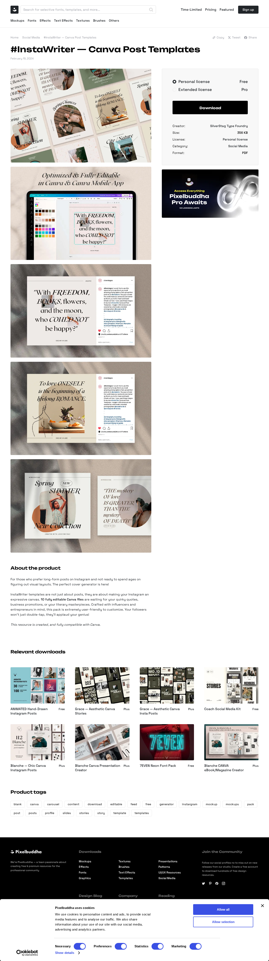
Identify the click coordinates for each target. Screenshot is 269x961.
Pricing (210, 9)
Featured (227, 9)
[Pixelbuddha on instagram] (223, 883)
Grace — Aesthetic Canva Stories (95, 711)
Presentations (167, 861)
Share (253, 37)
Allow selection (223, 922)
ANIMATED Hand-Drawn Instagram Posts (29, 711)
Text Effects (63, 20)
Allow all (223, 909)
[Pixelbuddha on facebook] (217, 883)
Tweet (236, 37)
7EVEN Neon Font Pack (158, 766)
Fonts (32, 20)
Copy (220, 37)
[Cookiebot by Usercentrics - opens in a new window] (27, 953)
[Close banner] (262, 905)
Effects (45, 20)
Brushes (99, 20)
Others (114, 20)
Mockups (17, 20)
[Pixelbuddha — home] (14, 10)
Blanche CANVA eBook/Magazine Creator (224, 768)
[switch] (121, 946)
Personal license (235, 139)
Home (14, 37)
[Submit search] (151, 10)
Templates (126, 878)
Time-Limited (191, 9)
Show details (64, 952)
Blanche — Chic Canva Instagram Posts (28, 768)
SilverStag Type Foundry (229, 126)
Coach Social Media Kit (222, 709)
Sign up (248, 10)
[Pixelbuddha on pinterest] (210, 883)
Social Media (31, 37)
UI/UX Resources (169, 872)
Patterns (164, 866)
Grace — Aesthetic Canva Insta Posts (160, 711)
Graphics (85, 878)
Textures (83, 20)
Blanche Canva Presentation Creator (97, 768)
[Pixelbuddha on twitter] (203, 883)
